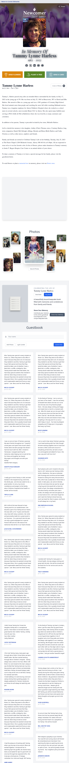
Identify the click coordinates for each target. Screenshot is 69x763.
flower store (51, 163)
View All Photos (34, 269)
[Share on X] (30, 65)
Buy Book (48, 294)
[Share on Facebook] (26, 65)
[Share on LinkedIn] (34, 65)
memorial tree (23, 163)
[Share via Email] (38, 65)
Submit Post (58, 344)
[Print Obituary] (42, 65)
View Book (38, 294)
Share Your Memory (57, 314)
